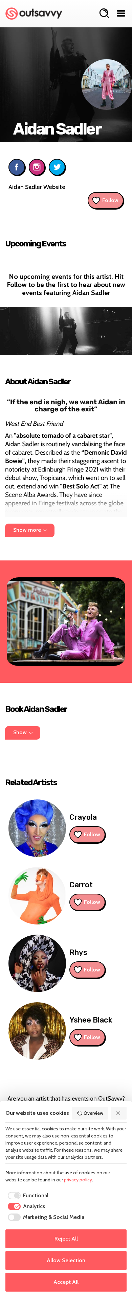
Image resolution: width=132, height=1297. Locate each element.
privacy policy (78, 1180)
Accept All (66, 1282)
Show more (27, 530)
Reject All (66, 1238)
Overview (93, 1113)
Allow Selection (66, 1260)
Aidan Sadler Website (36, 187)
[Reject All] (119, 1113)
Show (20, 732)
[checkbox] (26, 1196)
